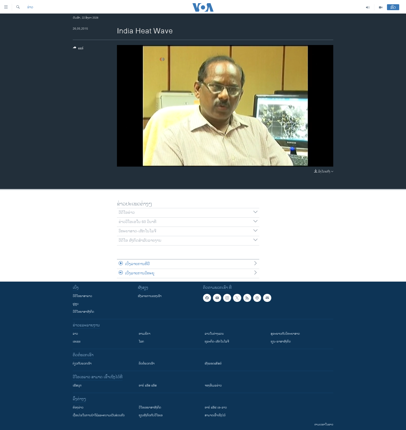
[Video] (380, 7)
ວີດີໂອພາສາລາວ (82, 296)
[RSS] (247, 298)
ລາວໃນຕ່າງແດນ (214, 333)
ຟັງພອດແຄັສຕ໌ (213, 363)
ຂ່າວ (30, 7)
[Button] (78, 49)
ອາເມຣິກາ (144, 333)
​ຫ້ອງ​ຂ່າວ (78, 407)
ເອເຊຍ (77, 341)
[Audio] (367, 7)
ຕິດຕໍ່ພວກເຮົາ (147, 363)
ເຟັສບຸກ (77, 385)
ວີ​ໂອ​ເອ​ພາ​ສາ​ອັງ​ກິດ (150, 407)
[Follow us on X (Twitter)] (237, 298)
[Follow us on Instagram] (227, 298)
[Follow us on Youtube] (217, 298)
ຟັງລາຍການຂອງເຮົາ (150, 296)
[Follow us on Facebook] (207, 298)
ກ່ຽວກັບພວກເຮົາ (82, 363)
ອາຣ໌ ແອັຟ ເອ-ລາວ (216, 407)
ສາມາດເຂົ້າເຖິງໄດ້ (215, 415)
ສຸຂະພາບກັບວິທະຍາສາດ (285, 333)
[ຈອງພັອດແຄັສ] (267, 298)
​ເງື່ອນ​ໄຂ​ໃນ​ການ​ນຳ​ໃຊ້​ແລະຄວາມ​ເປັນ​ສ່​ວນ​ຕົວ (99, 415)
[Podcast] (257, 298)
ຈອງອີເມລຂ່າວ (213, 385)
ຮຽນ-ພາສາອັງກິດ (281, 341)
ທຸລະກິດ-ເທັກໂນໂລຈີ (217, 341)
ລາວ (75, 333)
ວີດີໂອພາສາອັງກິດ (83, 311)
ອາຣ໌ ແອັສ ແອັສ (148, 385)
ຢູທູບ (76, 304)
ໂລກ (141, 341)
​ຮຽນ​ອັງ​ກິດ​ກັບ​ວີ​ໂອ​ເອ (151, 415)
